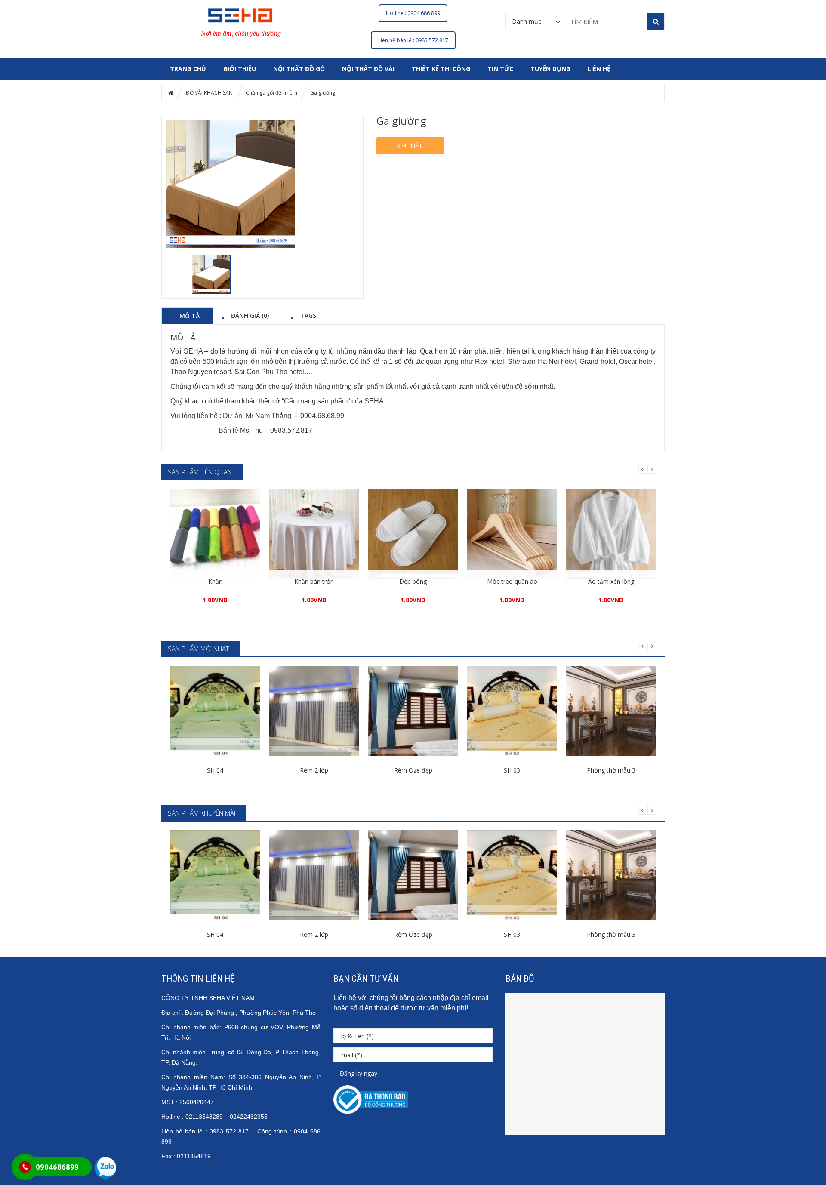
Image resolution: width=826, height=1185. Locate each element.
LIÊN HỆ (599, 69)
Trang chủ (188, 69)
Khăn (215, 581)
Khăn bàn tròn (314, 581)
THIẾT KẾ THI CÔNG (441, 69)
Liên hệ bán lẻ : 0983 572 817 (413, 40)
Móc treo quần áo (512, 581)
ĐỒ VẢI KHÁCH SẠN (209, 92)
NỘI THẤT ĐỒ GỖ (299, 69)
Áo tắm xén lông (611, 581)
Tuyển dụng (550, 69)
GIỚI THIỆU (239, 69)
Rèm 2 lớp (314, 770)
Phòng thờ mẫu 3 (611, 770)
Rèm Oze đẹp (413, 770)
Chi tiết (410, 146)
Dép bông (413, 581)
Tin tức (500, 69)
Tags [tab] (308, 315)
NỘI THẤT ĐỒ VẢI (368, 69)
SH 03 (512, 770)
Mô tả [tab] (189, 316)
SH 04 (215, 770)
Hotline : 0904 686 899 (413, 13)
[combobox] (535, 21)
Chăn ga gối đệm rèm (271, 92)
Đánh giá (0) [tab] (250, 315)
